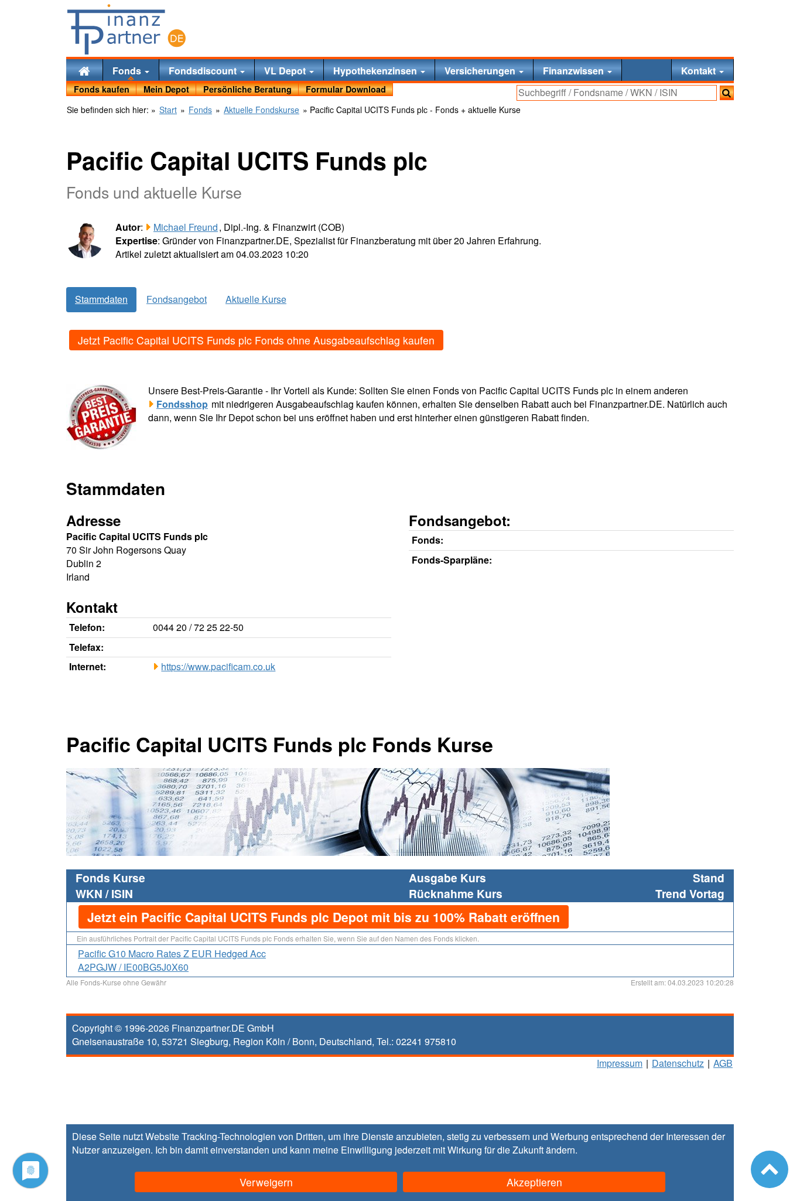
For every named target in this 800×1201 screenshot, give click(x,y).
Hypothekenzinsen (376, 70)
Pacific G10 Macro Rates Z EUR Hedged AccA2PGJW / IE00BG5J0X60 (172, 960)
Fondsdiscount (204, 70)
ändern (560, 1149)
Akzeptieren (534, 1182)
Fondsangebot (176, 299)
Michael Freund (185, 227)
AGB (723, 1063)
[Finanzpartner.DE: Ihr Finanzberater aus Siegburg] (126, 29)
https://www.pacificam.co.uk (218, 666)
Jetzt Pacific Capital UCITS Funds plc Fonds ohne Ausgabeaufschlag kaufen (256, 340)
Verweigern (266, 1182)
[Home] (84, 70)
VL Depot (286, 70)
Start (168, 109)
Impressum (619, 1063)
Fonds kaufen (101, 89)
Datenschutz (678, 1063)
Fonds (127, 70)
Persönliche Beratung (247, 89)
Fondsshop (182, 404)
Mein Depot (166, 89)
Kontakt (699, 70)
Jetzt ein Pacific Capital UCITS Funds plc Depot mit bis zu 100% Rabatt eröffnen (323, 917)
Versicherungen (481, 70)
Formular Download (346, 89)
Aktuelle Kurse (255, 299)
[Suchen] (727, 93)
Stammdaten (101, 299)
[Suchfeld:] (617, 93)
